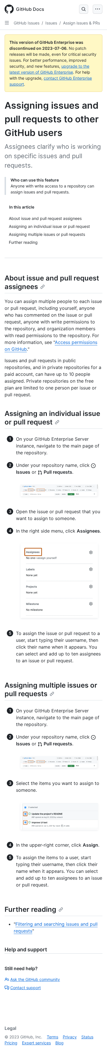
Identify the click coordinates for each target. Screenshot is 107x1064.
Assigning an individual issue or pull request (52, 417)
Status (87, 1036)
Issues (51, 22)
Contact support (25, 987)
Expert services (36, 1042)
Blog (59, 1042)
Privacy (70, 1036)
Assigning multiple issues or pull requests (51, 689)
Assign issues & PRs (81, 22)
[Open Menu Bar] (97, 9)
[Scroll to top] (94, 1051)
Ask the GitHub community (35, 979)
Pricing (11, 1042)
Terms (52, 1036)
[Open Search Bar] (83, 9)
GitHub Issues (26, 22)
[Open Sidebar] (6, 22)
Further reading (30, 909)
